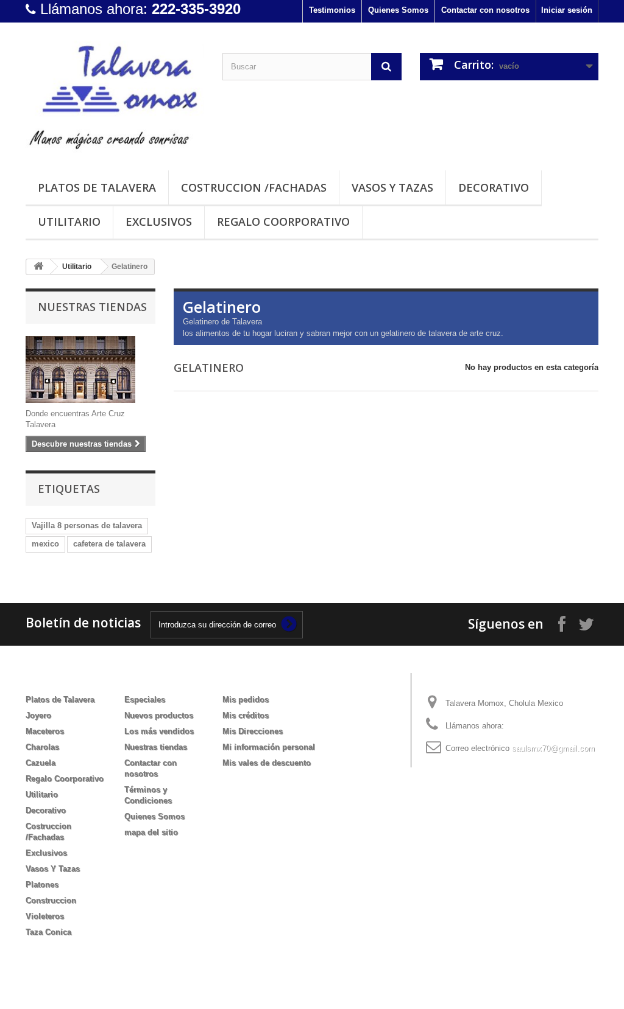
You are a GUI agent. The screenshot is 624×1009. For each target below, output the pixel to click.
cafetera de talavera (109, 543)
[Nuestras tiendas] (90, 369)
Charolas (42, 747)
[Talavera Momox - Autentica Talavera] (115, 93)
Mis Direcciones (252, 731)
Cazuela (40, 762)
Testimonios (332, 10)
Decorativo (493, 187)
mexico (45, 543)
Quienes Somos (398, 10)
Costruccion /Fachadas (254, 187)
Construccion (51, 900)
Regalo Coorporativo (283, 221)
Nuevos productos (158, 715)
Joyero (38, 715)
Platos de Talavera (97, 187)
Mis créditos (245, 715)
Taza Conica (48, 932)
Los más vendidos (159, 731)
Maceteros (45, 731)
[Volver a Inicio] (38, 266)
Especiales (144, 699)
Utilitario (69, 221)
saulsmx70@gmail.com (553, 748)
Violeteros (45, 916)
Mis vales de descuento (266, 762)
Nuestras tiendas (92, 306)
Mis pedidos (245, 699)
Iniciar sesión (566, 10)
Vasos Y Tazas (392, 187)
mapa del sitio (151, 832)
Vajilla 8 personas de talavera (87, 525)
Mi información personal (268, 747)
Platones (42, 884)
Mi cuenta (249, 679)
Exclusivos (159, 221)
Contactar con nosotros (485, 10)
